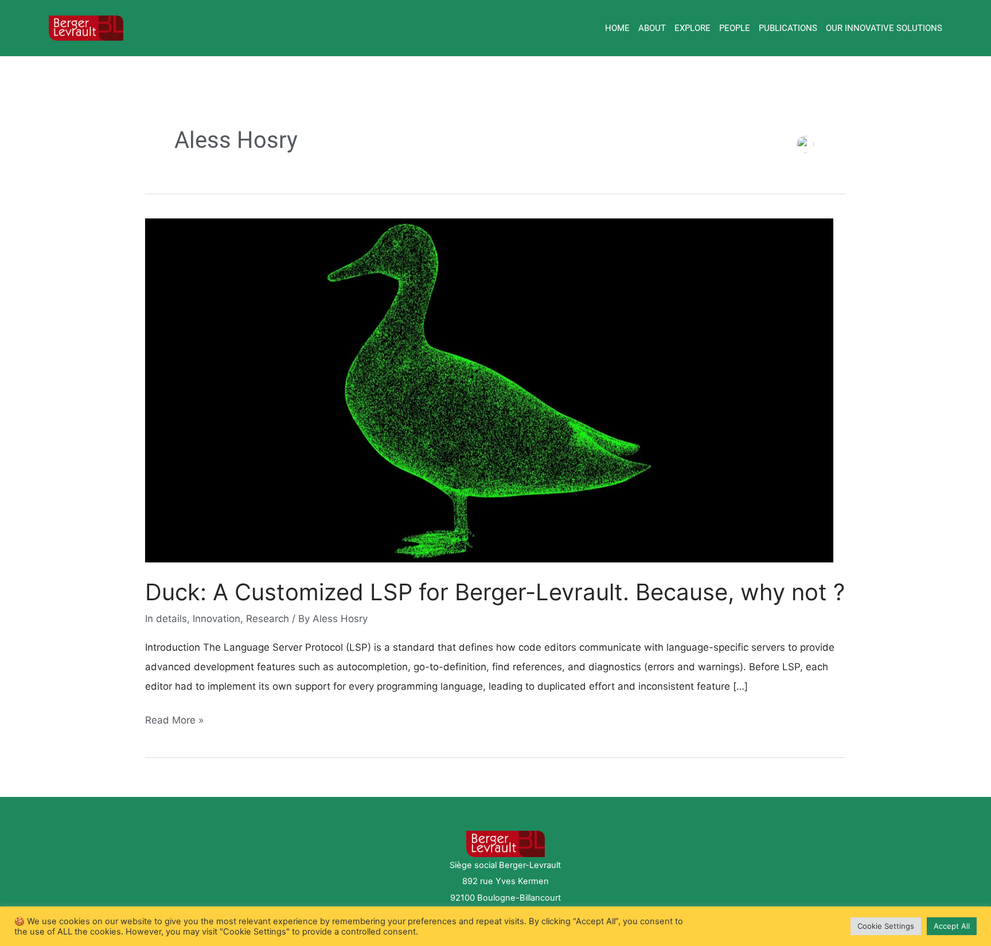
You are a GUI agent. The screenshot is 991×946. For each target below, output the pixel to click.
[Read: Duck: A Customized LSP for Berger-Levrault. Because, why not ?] (489, 390)
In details (166, 618)
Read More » (174, 718)
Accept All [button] (952, 926)
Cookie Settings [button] (885, 926)
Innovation (216, 618)
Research (267, 618)
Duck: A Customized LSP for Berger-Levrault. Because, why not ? (495, 592)
